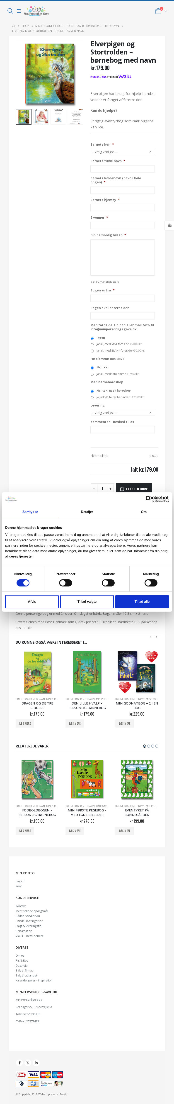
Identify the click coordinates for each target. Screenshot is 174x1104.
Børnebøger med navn (30, 699)
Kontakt (21, 906)
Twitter (27, 1062)
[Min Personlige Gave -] (36, 11)
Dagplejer (22, 965)
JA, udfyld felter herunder (120, 397)
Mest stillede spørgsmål (32, 911)
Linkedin (36, 1062)
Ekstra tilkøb (99, 456)
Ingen (101, 338)
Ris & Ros (22, 960)
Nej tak (102, 367)
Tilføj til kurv (136, 488)
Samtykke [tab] (30, 512)
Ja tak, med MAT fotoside (119, 344)
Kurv (19, 886)
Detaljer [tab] (87, 512)
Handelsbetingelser (29, 921)
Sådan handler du (28, 916)
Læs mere (25, 723)
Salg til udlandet (26, 975)
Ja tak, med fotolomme (118, 374)
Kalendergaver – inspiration (34, 980)
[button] (145, 746)
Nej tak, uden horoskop (114, 390)
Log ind (20, 881)
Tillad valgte (87, 601)
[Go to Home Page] (13, 26)
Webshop (44, 1094)
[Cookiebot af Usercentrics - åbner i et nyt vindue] (149, 499)
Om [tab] (144, 512)
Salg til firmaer (25, 970)
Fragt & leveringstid (28, 926)
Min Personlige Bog (29, 1000)
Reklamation (24, 931)
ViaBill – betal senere (30, 936)
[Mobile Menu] (19, 11)
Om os (20, 955)
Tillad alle (142, 601)
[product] (37, 672)
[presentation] (21, 73)
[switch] (65, 582)
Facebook (19, 1062)
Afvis (32, 601)
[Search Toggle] (10, 11)
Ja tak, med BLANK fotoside (121, 350)
